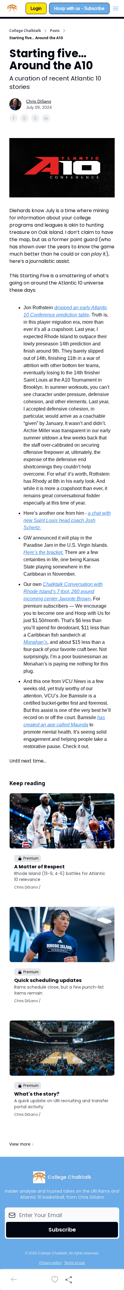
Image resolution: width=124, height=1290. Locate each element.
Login (36, 8)
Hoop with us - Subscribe (79, 8)
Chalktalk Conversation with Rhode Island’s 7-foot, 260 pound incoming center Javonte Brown (63, 591)
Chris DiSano (38, 101)
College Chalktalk (25, 30)
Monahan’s (35, 642)
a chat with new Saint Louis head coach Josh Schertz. (67, 520)
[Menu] (115, 7)
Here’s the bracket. (43, 552)
